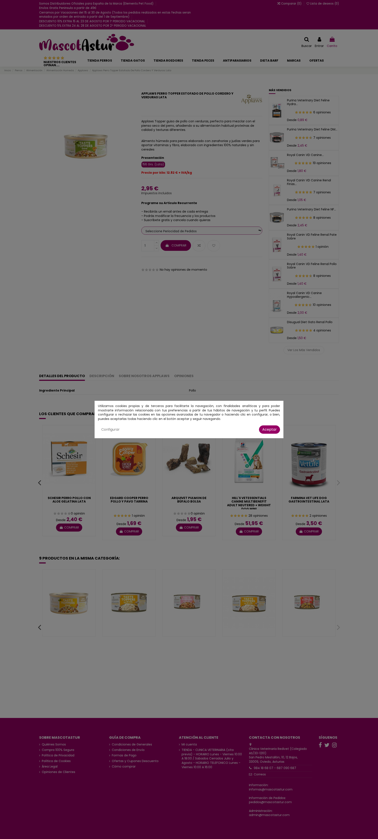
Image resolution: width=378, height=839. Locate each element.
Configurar (110, 429)
